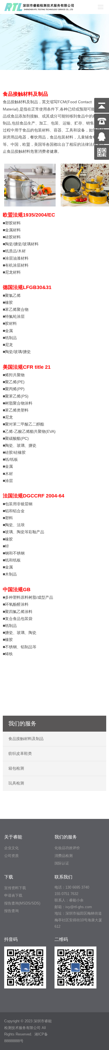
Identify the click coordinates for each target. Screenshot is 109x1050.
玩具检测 (16, 783)
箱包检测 (16, 768)
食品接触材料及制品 (26, 738)
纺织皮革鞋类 (20, 753)
